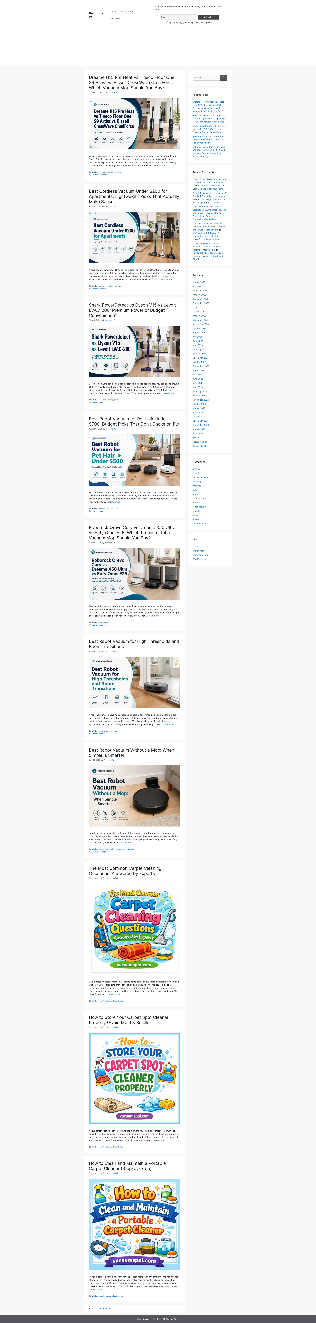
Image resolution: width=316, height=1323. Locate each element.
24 (100, 1308)
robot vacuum (112, 508)
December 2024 (201, 320)
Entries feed (199, 551)
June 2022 (198, 412)
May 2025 (197, 307)
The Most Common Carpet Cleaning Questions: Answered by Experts (125, 871)
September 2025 (201, 303)
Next (106, 1308)
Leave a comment (99, 175)
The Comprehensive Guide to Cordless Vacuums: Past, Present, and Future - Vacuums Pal (209, 209)
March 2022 (198, 416)
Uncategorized (120, 172)
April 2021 (197, 437)
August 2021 (199, 429)
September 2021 (201, 425)
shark (116, 400)
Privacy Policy (127, 11)
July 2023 (197, 374)
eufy (100, 622)
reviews (109, 172)
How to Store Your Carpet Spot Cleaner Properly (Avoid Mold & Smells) (128, 1020)
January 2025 (199, 316)
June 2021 (198, 433)
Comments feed (200, 555)
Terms (113, 11)
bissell (196, 473)
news (122, 1001)
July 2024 (197, 337)
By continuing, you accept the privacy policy (190, 22)
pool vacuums (199, 498)
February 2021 (200, 442)
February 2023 (200, 391)
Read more (159, 165)
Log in (196, 546)
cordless (110, 286)
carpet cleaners (105, 1001)
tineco (196, 519)
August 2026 (199, 282)
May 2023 (198, 383)
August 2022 (199, 408)
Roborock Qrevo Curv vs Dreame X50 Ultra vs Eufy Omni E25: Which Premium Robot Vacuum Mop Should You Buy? (132, 532)
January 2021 (199, 446)
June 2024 (198, 341)
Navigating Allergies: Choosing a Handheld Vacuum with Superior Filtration (209, 256)
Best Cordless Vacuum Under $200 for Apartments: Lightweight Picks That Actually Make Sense (134, 196)
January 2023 (199, 395)
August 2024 (199, 332)
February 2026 (200, 290)
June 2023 (198, 379)
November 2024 (201, 324)
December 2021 (200, 421)
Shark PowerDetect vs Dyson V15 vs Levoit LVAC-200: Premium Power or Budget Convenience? (132, 310)
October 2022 (199, 404)
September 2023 (201, 366)
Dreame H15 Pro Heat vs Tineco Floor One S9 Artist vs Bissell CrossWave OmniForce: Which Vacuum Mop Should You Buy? (131, 82)
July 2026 (197, 286)
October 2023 (199, 362)
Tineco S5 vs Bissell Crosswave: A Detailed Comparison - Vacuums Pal (210, 182)
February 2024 (200, 349)
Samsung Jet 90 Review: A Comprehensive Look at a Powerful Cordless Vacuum (206, 236)
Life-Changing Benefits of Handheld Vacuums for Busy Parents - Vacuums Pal (207, 246)
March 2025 (198, 311)
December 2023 (201, 358)
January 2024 (199, 353)
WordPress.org (200, 559)
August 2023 (199, 370)
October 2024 (199, 328)
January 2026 (199, 295)
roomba (114, 731)
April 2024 (198, 345)
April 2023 (198, 387)
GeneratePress (172, 1319)
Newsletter (115, 19)
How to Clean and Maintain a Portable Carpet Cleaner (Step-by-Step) (127, 1166)
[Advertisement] (158, 48)
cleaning (102, 172)
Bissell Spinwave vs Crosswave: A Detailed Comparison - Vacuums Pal (209, 196)
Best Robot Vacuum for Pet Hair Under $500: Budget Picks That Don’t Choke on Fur (134, 421)
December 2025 (200, 299)
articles (95, 172)
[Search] (223, 78)
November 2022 (201, 400)
